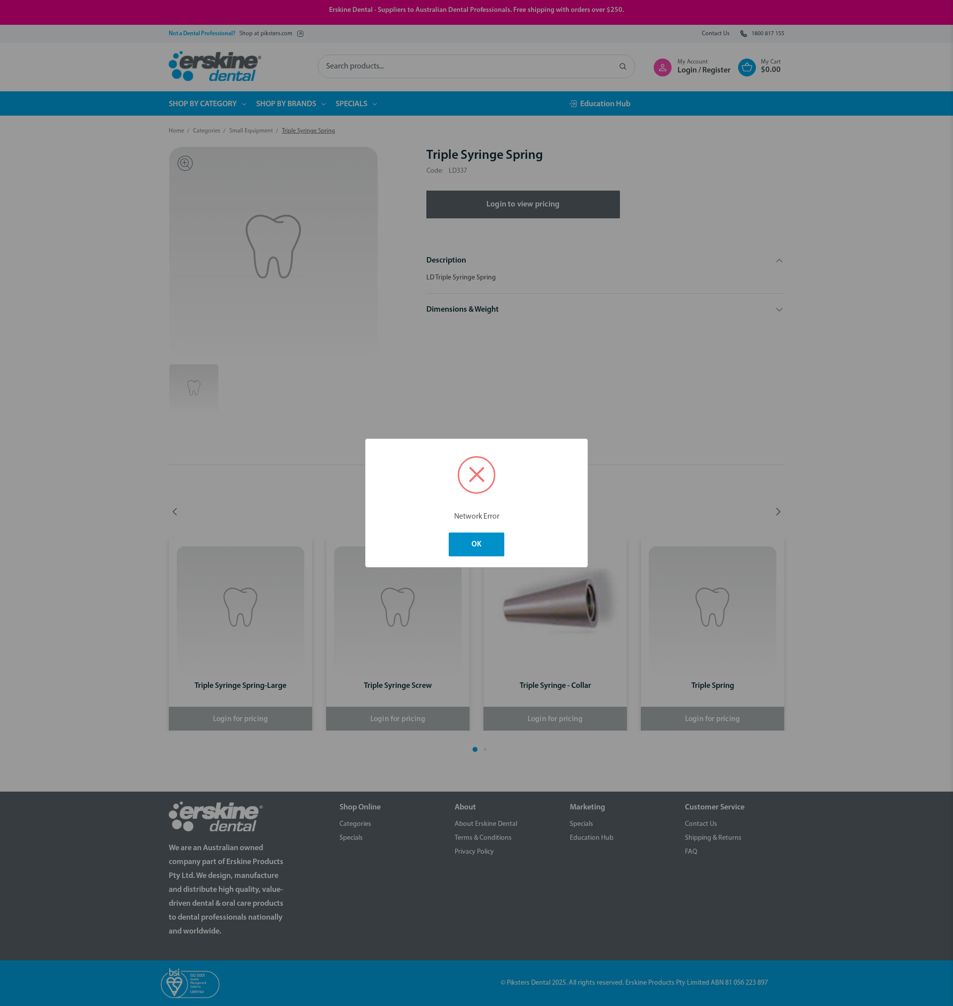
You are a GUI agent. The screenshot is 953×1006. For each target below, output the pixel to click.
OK (476, 544)
